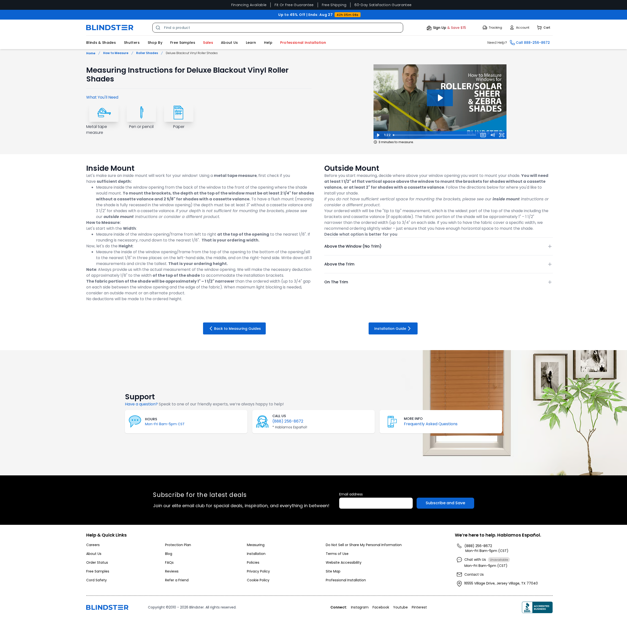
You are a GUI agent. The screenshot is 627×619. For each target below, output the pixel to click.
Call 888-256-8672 (533, 42)
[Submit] (158, 27)
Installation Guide (390, 328)
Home (90, 53)
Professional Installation (346, 580)
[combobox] (277, 28)
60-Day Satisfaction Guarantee (382, 4)
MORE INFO (413, 418)
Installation (256, 553)
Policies (253, 562)
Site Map (333, 571)
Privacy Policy (258, 571)
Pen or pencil (141, 126)
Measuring (256, 544)
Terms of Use (337, 553)
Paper (178, 126)
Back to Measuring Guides (237, 328)
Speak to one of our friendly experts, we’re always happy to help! (221, 404)
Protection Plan (178, 544)
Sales (208, 42)
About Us (229, 42)
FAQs (169, 562)
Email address (351, 494)
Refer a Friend (177, 580)
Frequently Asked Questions (431, 424)
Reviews (172, 571)
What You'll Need (102, 97)
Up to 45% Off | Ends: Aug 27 (318, 14)
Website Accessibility (344, 562)
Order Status (97, 562)
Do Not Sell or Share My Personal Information (364, 544)
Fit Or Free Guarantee (294, 4)
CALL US (279, 415)
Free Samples (182, 42)
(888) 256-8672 (287, 421)
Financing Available (249, 4)
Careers (93, 544)
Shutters (132, 42)
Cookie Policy (258, 580)
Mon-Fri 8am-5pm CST (165, 424)
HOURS (151, 419)
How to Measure (115, 53)
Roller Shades (147, 53)
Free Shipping (334, 4)
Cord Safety (96, 580)
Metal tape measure (96, 129)
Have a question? (141, 404)
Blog (168, 553)
